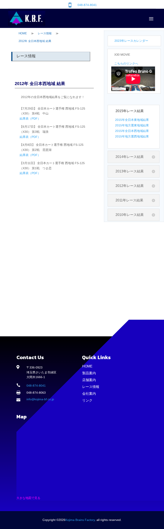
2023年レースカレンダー (131, 40)
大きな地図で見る (28, 498)
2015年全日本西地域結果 (132, 131)
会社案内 (89, 393)
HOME (87, 366)
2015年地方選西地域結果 (132, 136)
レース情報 (90, 387)
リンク (87, 400)
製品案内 (89, 373)
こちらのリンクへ (126, 63)
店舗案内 (89, 380)
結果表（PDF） (30, 118)
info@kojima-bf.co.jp (40, 399)
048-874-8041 (87, 5)
